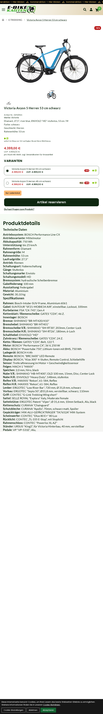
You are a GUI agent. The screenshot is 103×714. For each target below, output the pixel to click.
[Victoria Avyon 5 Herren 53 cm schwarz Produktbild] (51, 59)
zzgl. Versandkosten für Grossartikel (37, 154)
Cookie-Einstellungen (13, 710)
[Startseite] (3, 20)
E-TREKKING (15, 19)
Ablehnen (33, 710)
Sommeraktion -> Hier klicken (45, 2)
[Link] (3, 10)
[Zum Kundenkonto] (91, 10)
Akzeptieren (48, 710)
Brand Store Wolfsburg (41, 141)
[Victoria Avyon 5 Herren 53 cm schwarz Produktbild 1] (51, 94)
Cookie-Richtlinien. (51, 704)
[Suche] (85, 10)
